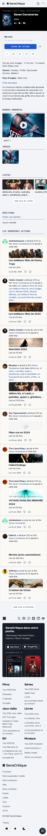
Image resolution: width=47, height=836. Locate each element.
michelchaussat (16, 241)
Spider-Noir (29, 693)
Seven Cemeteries (33, 11)
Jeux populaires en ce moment (11, 732)
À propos (6, 771)
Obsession (7, 694)
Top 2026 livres (31, 714)
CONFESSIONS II (32, 748)
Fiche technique (9, 83)
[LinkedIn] (38, 619)
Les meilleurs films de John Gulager (25, 288)
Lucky (27, 697)
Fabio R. (12, 535)
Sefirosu (13, 571)
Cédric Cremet (16, 280)
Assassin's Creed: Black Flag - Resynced (10, 724)
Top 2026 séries (31, 689)
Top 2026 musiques (33, 744)
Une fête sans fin (10, 747)
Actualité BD (8, 757)
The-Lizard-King (16, 448)
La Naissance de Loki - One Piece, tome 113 (12, 752)
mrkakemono (15, 520)
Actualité (6, 703)
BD (4, 738)
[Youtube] (43, 619)
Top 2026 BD (8, 743)
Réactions (8, 212)
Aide (4, 784)
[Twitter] (19, 619)
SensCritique (7, 11)
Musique (30, 738)
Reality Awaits (30, 752)
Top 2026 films (9, 690)
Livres (28, 708)
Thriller (22, 70)
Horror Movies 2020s (19, 291)
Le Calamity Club (32, 718)
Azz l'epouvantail (17, 413)
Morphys (13, 365)
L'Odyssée (7, 698)
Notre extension (9, 780)
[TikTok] (33, 619)
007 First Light (9, 717)
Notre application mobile (13, 776)
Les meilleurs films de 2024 (29, 286)
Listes (6, 174)
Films (15, 11)
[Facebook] (23, 619)
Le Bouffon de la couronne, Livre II (32, 724)
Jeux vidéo (9, 708)
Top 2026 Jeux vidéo (12, 713)
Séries (28, 684)
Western (15, 73)
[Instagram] (28, 619)
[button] (43, 3)
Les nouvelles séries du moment (33, 702)
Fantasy (22, 11)
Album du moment (32, 757)
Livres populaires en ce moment (33, 731)
